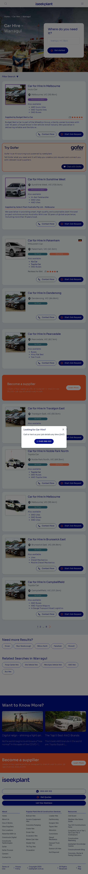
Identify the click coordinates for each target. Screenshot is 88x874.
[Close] (63, 429)
